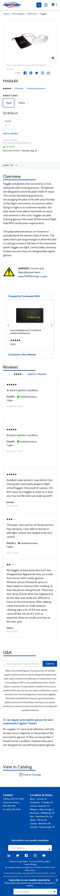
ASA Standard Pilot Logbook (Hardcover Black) (25, 332)
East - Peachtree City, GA (41, 816)
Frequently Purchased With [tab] (24, 296)
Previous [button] (8, 325)
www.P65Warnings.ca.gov (32, 276)
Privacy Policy (30, 870)
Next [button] (51, 325)
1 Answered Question (36, 88)
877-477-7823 (17, 799)
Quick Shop (29, 345)
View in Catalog (32, 774)
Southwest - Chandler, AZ (41, 802)
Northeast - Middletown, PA (42, 813)
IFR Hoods (32, 13)
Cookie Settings (30, 864)
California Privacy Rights (18, 861)
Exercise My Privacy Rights (39, 861)
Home (6, 13)
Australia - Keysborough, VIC (42, 827)
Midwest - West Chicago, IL (42, 809)
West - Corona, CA (38, 799)
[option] (30, 41)
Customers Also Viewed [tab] (22, 354)
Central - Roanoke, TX (40, 806)
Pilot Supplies (18, 13)
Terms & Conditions (43, 867)
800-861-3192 (9, 806)
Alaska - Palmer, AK (38, 820)
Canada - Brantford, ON (40, 823)
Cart (56, 4)
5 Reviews (19, 88)
